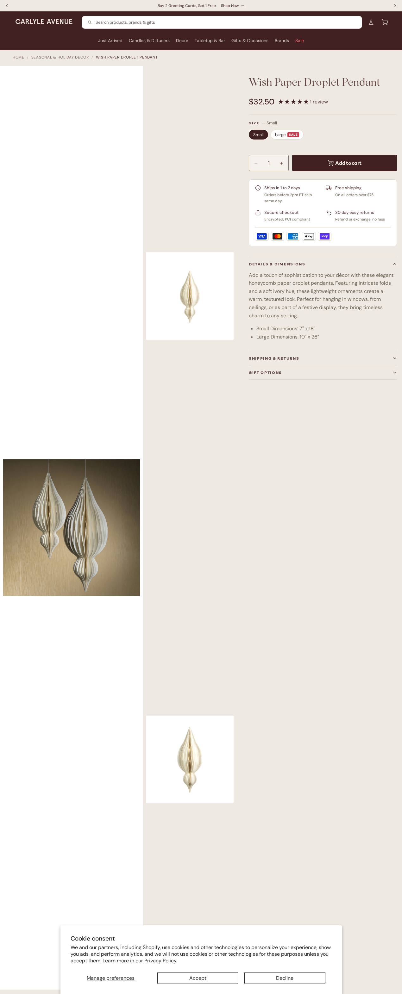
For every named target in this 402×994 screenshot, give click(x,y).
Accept (197, 978)
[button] (294, 101)
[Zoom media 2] (190, 296)
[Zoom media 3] (190, 759)
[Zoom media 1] (74, 531)
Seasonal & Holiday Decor (60, 57)
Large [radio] (286, 134)
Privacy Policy (160, 960)
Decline (284, 978)
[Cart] (385, 22)
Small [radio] (258, 134)
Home (18, 57)
